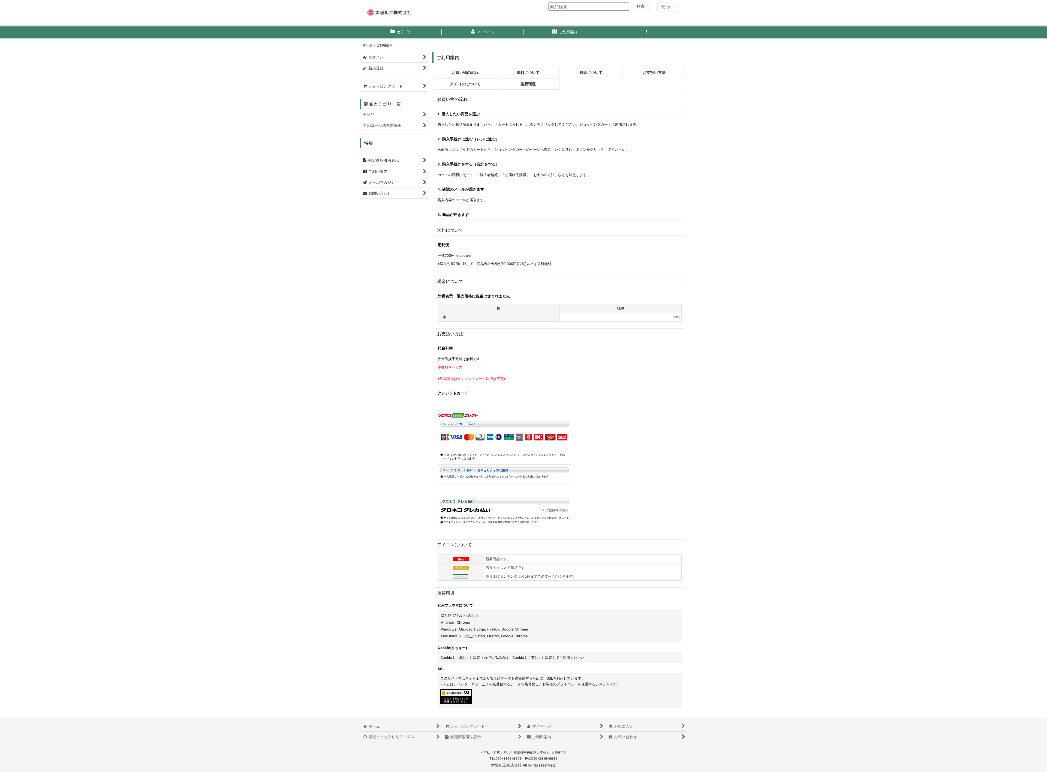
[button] (646, 32)
